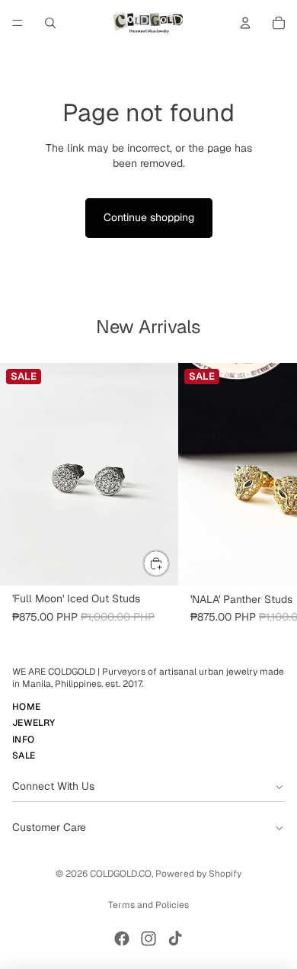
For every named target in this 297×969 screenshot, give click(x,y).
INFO (23, 739)
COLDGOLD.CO (121, 874)
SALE (23, 755)
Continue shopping (149, 217)
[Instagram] (148, 938)
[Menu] (17, 22)
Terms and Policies (148, 905)
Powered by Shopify (198, 874)
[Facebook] (122, 938)
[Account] (245, 23)
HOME (26, 707)
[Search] (50, 23)
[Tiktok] (175, 938)
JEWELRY (34, 723)
